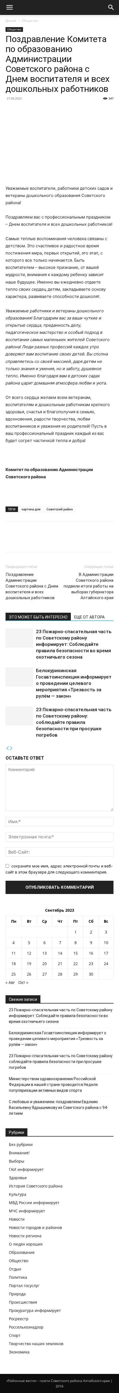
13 (44, 953)
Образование (22, 1252)
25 (13, 974)
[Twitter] (23, 540)
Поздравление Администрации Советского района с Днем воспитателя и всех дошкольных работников (32, 586)
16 (91, 953)
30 (91, 974)
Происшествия (23, 1302)
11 (13, 953)
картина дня (31, 509)
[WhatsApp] (49, 540)
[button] (9, 7)
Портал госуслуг (24, 1285)
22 (75, 963)
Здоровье (18, 1177)
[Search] (111, 7)
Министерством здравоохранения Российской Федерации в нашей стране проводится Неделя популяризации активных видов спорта (53, 1085)
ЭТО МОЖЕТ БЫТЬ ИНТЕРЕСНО (38, 617)
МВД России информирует (34, 1202)
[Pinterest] (36, 540)
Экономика (19, 1352)
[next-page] (11, 748)
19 (29, 963)
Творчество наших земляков (36, 1343)
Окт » (23, 982)
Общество (30, 20)
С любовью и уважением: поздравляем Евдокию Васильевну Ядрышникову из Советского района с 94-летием (58, 1108)
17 (106, 953)
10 (106, 942)
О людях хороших (26, 1244)
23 (91, 963)
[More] (62, 540)
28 (60, 974)
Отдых (15, 1269)
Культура (17, 1194)
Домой (11, 20)
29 (75, 974)
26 (29, 974)
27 (44, 974)
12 (29, 953)
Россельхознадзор (26, 1327)
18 (13, 963)
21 (60, 963)
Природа (17, 1293)
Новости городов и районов (35, 1227)
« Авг (10, 982)
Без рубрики (21, 1144)
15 (75, 953)
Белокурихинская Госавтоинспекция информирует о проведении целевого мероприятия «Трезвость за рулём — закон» (74, 683)
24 (106, 963)
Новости (17, 1219)
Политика (18, 1277)
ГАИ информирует (26, 1169)
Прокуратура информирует (35, 1310)
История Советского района (36, 1186)
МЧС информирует (27, 1210)
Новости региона (25, 1235)
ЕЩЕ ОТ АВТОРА (89, 617)
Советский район (59, 509)
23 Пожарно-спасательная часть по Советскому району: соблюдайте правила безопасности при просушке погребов (74, 722)
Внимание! (19, 1152)
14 (60, 953)
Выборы (16, 1161)
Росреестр (19, 1318)
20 (44, 963)
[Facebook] (11, 540)
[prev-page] (7, 748)
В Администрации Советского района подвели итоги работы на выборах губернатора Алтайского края (88, 586)
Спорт (14, 1335)
